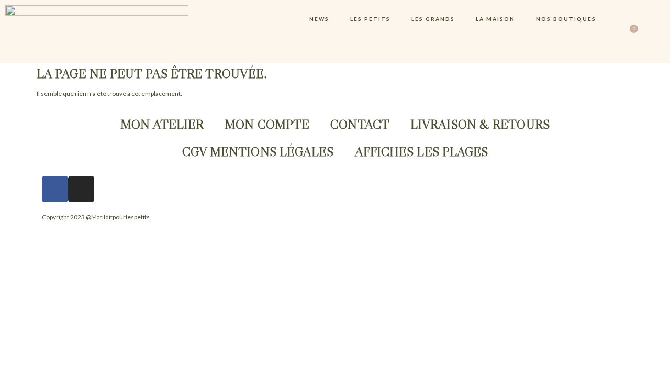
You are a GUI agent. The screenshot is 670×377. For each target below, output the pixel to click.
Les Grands (433, 19)
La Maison (495, 19)
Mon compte (267, 124)
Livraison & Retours (480, 124)
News (319, 19)
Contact (359, 124)
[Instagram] (81, 189)
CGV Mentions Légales (258, 151)
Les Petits (370, 19)
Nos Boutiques (566, 19)
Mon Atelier (162, 124)
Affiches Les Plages (421, 151)
